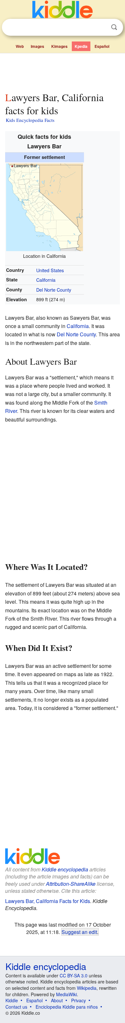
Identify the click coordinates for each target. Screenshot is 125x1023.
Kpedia (81, 46)
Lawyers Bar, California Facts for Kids (47, 901)
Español (102, 46)
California (45, 279)
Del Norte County (53, 289)
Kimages (59, 46)
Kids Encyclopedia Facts (30, 120)
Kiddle (11, 1000)
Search (114, 27)
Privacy (78, 1000)
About (57, 1000)
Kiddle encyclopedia (65, 869)
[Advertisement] (62, 71)
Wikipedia (86, 988)
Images (37, 46)
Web (20, 46)
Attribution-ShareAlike (71, 883)
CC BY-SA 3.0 (74, 975)
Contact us (16, 1007)
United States (50, 270)
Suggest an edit (79, 931)
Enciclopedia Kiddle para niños (67, 1007)
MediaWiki (66, 994)
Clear (101, 27)
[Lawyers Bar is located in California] (44, 206)
